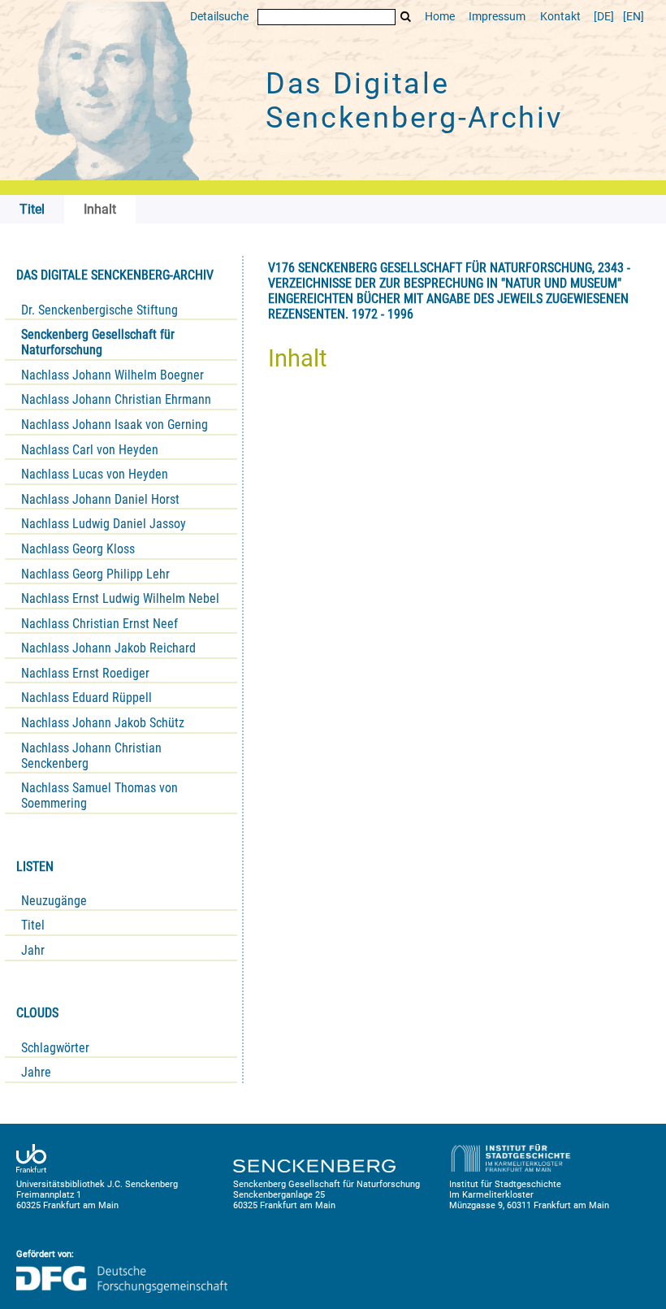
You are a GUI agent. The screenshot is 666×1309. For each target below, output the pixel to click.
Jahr (33, 950)
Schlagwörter (55, 1047)
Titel (33, 925)
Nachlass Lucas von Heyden (94, 474)
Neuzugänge (54, 900)
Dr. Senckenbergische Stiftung (99, 310)
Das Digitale (414, 101)
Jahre (36, 1072)
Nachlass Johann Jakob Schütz (102, 722)
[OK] (406, 17)
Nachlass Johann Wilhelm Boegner (112, 375)
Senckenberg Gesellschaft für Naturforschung (98, 342)
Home (440, 17)
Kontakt (560, 17)
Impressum (497, 17)
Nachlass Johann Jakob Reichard (108, 648)
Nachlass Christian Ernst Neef (99, 623)
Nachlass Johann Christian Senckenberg (91, 755)
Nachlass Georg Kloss (78, 549)
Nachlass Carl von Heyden (89, 449)
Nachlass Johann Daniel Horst (100, 499)
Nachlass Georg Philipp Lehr (95, 574)
